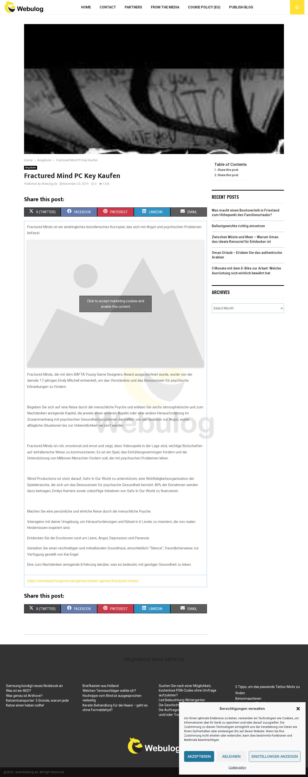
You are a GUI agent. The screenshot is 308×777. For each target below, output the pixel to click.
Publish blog (241, 7)
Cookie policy (237, 767)
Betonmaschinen (248, 698)
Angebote (30, 167)
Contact (108, 7)
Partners (133, 7)
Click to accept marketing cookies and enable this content (115, 303)
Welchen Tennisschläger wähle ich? (109, 691)
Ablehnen (231, 756)
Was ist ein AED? (18, 691)
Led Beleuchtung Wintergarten (182, 700)
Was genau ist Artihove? (24, 696)
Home (86, 7)
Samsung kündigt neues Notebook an (34, 686)
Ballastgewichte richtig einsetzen (238, 226)
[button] (298, 708)
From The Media (165, 7)
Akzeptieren (199, 756)
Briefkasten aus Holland (101, 686)
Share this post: (228, 170)
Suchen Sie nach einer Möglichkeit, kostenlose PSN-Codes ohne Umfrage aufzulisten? (187, 690)
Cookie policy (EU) (204, 7)
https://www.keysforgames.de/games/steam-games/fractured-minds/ (83, 581)
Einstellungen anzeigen (274, 756)
